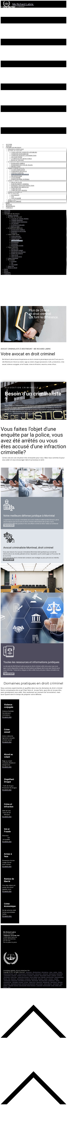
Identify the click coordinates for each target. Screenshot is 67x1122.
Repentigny (36, 975)
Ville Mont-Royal (36, 972)
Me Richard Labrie (23, 4)
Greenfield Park (7, 982)
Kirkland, (35, 977)
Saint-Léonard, (52, 974)
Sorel (9, 987)
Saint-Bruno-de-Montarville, (28, 984)
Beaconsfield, (43, 975)
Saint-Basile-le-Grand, (16, 984)
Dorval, (31, 977)
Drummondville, (47, 985)
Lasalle (15, 974)
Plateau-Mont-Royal (8, 974)
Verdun (60, 972)
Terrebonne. (27, 979)
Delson (57, 980)
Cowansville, (39, 985)
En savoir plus (6, 717)
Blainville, (43, 977)
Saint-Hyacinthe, (23, 985)
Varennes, (16, 985)
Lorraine (26, 982)
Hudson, (49, 975)
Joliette (56, 985)
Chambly (56, 979)
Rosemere (13, 979)
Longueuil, (20, 982)
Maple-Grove (32, 982)
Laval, (39, 977)
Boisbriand (57, 977)
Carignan (50, 979)
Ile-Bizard (53, 975)
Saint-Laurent (38, 974)
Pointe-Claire (13, 977)
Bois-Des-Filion (50, 977)
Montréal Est (59, 974)
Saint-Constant (39, 984)
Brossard (40, 979)
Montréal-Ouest (30, 974)
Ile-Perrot (59, 975)
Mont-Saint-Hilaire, (43, 980)
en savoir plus (9, 525)
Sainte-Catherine (48, 984)
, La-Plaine (18, 975)
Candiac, (46, 979)
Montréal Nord (22, 974)
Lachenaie (13, 975)
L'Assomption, (7, 975)
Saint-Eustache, (20, 979)
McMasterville (46, 982)
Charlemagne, (7, 980)
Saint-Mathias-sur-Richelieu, (24, 980)
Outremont (45, 974)
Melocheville (35, 980)
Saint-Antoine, (53, 982)
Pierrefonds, (7, 977)
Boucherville (34, 979)
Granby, (53, 985)
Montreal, (33, 985)
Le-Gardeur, (30, 975)
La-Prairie (24, 975)
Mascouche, (39, 982)
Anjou (50, 972)
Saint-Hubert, (56, 984)
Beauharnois (51, 980)
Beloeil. (29, 985)
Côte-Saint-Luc (44, 972)
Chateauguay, (14, 980)
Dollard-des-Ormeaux (23, 977)
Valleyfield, (11, 985)
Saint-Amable (6, 984)
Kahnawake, (15, 982)
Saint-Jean (59, 982)
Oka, (9, 979)
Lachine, (55, 972)
